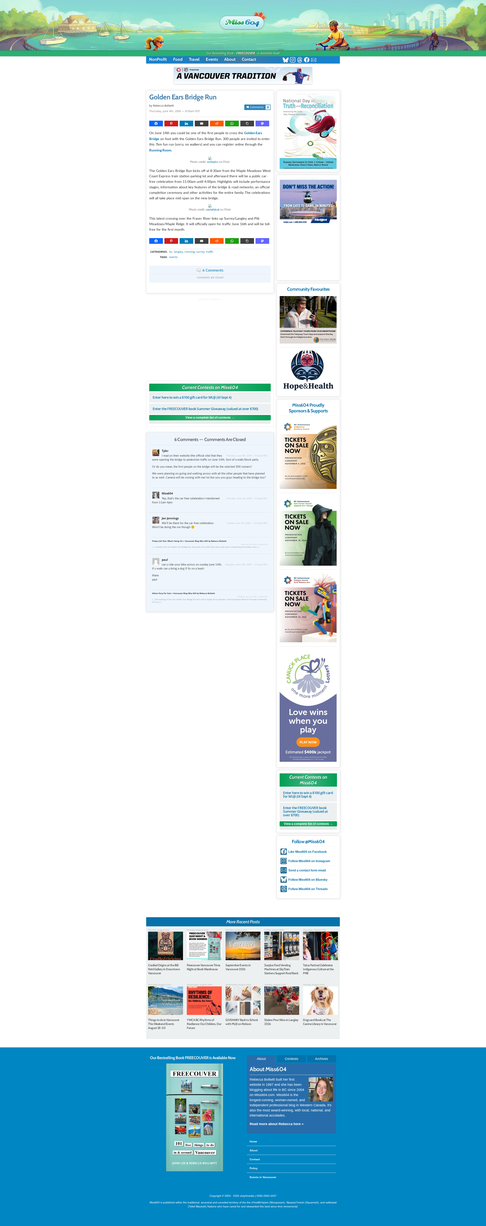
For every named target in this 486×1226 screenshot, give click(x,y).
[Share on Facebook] (156, 123)
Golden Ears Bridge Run (182, 97)
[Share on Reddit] (217, 123)
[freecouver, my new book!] (194, 1170)
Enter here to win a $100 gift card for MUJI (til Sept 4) (192, 397)
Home (253, 1141)
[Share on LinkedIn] (186, 123)
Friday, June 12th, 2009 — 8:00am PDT (254, 544)
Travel (194, 59)
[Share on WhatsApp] (232, 123)
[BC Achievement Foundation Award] (308, 453)
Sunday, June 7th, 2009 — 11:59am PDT (247, 523)
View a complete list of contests (208, 417)
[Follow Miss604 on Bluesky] (285, 60)
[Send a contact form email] (314, 60)
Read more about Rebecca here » (277, 1124)
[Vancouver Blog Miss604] (243, 20)
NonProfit (158, 59)
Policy (254, 1168)
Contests (291, 1059)
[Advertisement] (210, 338)
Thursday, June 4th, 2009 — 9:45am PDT (246, 498)
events (173, 257)
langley (178, 251)
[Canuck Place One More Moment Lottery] (308, 705)
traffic (209, 251)
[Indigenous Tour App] (308, 320)
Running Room (160, 150)
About (230, 59)
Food (178, 59)
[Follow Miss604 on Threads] (300, 60)
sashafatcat (212, 209)
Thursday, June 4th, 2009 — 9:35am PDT (246, 456)
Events (212, 59)
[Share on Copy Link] (247, 123)
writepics (212, 162)
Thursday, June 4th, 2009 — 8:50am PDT (174, 111)
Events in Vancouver (263, 1177)
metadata (210, 248)
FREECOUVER (245, 53)
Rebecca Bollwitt (163, 105)
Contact (249, 59)
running (190, 251)
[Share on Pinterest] (171, 123)
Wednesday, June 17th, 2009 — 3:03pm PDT (252, 597)
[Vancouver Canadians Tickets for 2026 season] (243, 75)
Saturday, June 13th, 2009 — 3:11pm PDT (246, 564)
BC (170, 251)
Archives (321, 1059)
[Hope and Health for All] (308, 371)
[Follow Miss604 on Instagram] (293, 60)
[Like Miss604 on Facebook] (307, 60)
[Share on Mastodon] (262, 123)
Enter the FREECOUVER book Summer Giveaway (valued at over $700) (205, 408)
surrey (200, 251)
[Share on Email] (201, 123)
